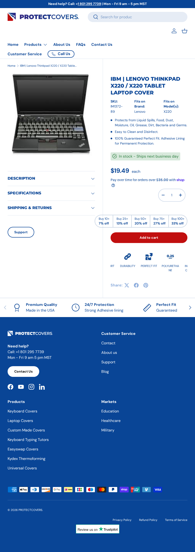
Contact (108, 343)
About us (109, 352)
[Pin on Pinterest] (146, 285)
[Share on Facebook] (136, 285)
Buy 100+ (177, 221)
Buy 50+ (141, 221)
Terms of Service (176, 520)
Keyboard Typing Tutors (28, 439)
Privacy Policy (122, 520)
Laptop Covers (20, 420)
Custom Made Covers (26, 430)
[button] (184, 31)
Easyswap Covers (23, 449)
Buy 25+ (122, 221)
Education (110, 411)
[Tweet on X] (127, 285)
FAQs (81, 44)
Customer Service (25, 53)
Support (21, 232)
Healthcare (111, 420)
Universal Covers (22, 468)
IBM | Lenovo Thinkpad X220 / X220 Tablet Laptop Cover (48, 65)
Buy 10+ (104, 221)
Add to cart (149, 237)
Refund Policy (148, 520)
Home (13, 44)
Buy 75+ (159, 221)
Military (107, 430)
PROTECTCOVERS (30, 510)
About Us (61, 44)
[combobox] (137, 17)
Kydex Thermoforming (26, 458)
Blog (105, 371)
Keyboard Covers (22, 411)
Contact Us (101, 44)
